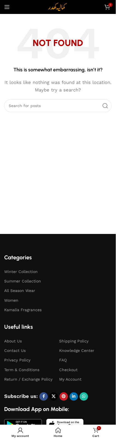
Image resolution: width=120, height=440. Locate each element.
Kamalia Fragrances (23, 310)
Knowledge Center (76, 350)
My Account (70, 379)
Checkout (68, 370)
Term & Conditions (21, 370)
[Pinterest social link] (63, 396)
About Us (13, 341)
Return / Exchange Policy (28, 379)
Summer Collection (22, 281)
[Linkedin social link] (73, 396)
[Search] (105, 105)
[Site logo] (58, 6)
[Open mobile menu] (7, 7)
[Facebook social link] (43, 396)
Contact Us (15, 350)
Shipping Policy (73, 341)
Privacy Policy (17, 360)
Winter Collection (21, 271)
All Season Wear (19, 290)
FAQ (63, 360)
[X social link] (53, 396)
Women (11, 300)
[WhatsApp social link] (84, 396)
